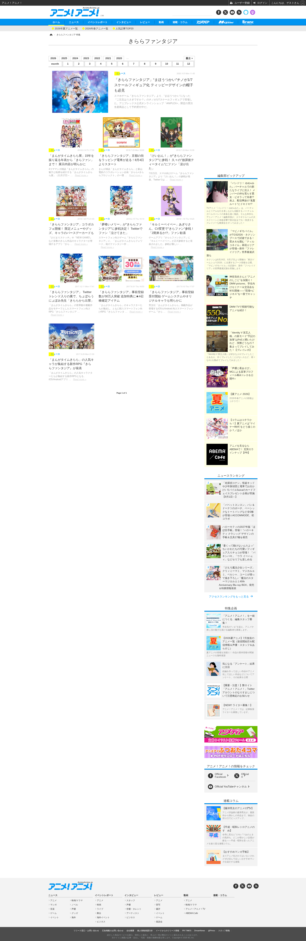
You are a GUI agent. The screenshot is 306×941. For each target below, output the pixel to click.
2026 (53, 58)
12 (188, 63)
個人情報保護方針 (145, 930)
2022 (97, 58)
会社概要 (130, 930)
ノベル (75, 904)
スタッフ (130, 900)
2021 (108, 58)
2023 (86, 58)
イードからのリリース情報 (167, 930)
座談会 (159, 921)
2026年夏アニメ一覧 (66, 28)
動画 (161, 22)
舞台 (99, 913)
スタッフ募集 (224, 930)
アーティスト (132, 913)
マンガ (53, 904)
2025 (64, 58)
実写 (158, 904)
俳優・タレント (133, 909)
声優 (74, 909)
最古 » (189, 58)
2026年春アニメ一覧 (96, 28)
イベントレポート (97, 22)
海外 (74, 917)
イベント (54, 917)
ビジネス (101, 921)
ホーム (56, 22)
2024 (75, 58)
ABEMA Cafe (192, 913)
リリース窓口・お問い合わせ (86, 930)
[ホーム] (51, 34)
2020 (119, 58)
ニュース (74, 22)
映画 (99, 904)
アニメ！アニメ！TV (195, 909)
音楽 (52, 909)
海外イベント (103, 917)
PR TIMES (186, 930)
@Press (211, 930)
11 (177, 63)
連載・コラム (180, 22)
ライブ (100, 909)
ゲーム (53, 913)
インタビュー (123, 22)
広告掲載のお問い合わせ (112, 930)
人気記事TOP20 (125, 28)
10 (166, 63)
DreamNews (199, 930)
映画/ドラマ (77, 900)
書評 (158, 909)
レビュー (145, 22)
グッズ (75, 913)
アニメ (53, 900)
